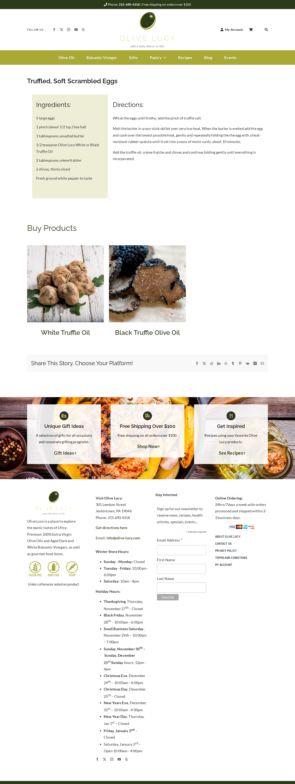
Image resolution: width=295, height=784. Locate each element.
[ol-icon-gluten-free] (35, 562)
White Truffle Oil (65, 332)
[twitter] (61, 29)
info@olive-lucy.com (123, 538)
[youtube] (76, 29)
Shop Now (147, 446)
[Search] (266, 29)
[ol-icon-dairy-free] (53, 562)
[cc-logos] (241, 526)
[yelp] (83, 29)
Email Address (170, 540)
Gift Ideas (64, 453)
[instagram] (68, 29)
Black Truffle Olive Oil (147, 332)
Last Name (165, 578)
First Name (166, 560)
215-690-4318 (129, 4)
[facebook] (54, 29)
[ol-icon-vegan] (72, 562)
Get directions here (112, 527)
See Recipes (231, 453)
